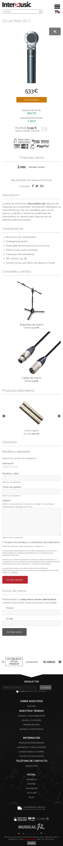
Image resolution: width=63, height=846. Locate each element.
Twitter (31, 784)
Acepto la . (32, 691)
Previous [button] (3, 416)
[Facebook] (33, 186)
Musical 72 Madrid (31, 720)
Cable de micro (31, 377)
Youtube (31, 793)
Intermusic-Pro (31, 725)
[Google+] (42, 186)
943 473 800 (31, 766)
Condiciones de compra (31, 752)
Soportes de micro (31, 324)
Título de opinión (11, 487)
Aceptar (31, 843)
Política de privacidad (31, 756)
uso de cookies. (30, 839)
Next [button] (59, 416)
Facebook (31, 779)
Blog (31, 797)
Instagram (31, 788)
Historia (31, 706)
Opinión (6, 500)
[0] (56, 12)
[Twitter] (36, 186)
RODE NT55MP (31, 431)
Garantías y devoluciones (31, 747)
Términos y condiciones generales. (36, 564)
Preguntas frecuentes (31, 743)
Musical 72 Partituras (31, 729)
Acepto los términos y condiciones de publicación (32, 542)
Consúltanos (31, 99)
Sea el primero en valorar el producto (31, 180)
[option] (31, 416)
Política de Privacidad (37, 691)
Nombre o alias (10, 473)
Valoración (8, 463)
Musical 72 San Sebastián (31, 716)
